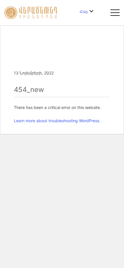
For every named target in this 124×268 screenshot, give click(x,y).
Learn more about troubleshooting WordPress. (57, 120)
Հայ (84, 11)
